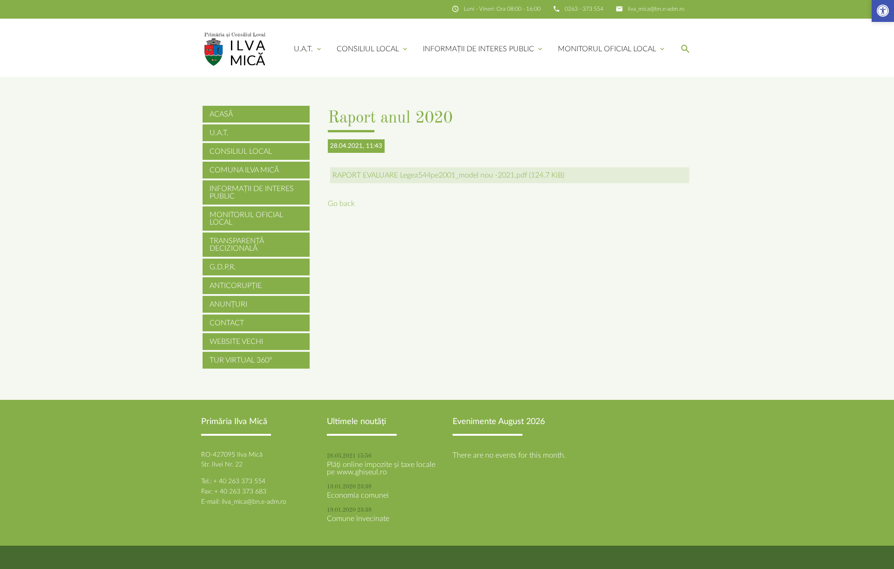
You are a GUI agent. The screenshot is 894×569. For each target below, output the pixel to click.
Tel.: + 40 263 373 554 (233, 481)
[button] (883, 12)
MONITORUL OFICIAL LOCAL (612, 49)
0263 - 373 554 (584, 9)
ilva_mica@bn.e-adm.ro (656, 9)
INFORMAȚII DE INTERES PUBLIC (483, 49)
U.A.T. (308, 49)
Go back (341, 203)
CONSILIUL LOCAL (373, 49)
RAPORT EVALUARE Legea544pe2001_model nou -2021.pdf (448, 175)
